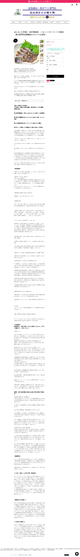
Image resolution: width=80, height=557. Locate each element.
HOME (13, 22)
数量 (47, 69)
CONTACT (58, 22)
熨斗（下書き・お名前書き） (52, 64)
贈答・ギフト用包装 (50, 56)
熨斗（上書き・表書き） (51, 60)
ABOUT (20, 22)
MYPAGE (51, 22)
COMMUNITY (39, 22)
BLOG (26, 22)
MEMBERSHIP (45, 22)
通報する (48, 82)
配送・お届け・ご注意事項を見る (21, 100)
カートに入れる (55, 76)
